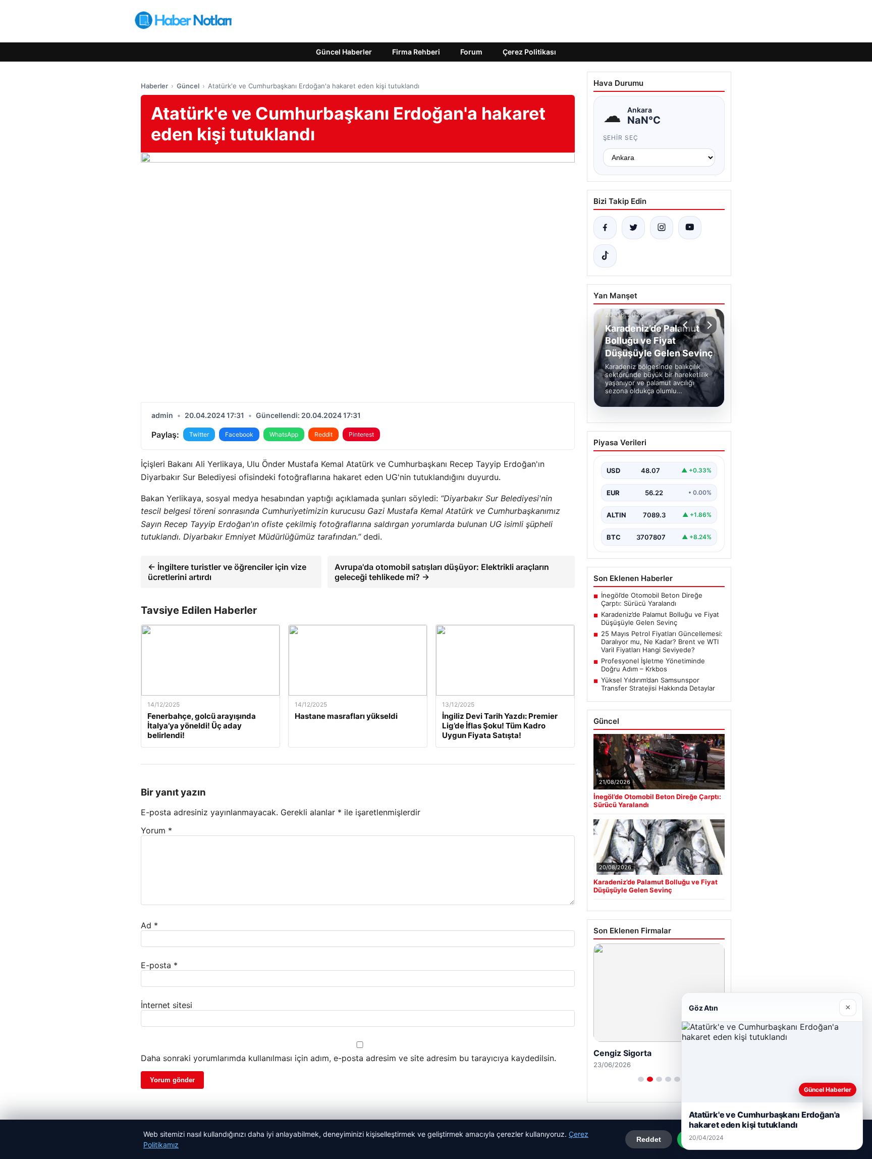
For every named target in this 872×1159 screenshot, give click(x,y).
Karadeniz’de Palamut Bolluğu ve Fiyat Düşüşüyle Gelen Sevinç (660, 618)
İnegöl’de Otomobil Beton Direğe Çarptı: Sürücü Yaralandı (651, 599)
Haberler (154, 86)
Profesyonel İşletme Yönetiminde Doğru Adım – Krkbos (653, 665)
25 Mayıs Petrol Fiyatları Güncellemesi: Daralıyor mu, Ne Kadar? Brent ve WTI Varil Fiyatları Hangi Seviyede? (662, 641)
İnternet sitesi (166, 1005)
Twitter (199, 434)
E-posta (159, 965)
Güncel (188, 86)
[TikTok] (605, 256)
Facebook (239, 434)
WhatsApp (283, 434)
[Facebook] (605, 227)
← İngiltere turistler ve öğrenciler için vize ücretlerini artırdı (227, 572)
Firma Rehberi (416, 51)
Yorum (156, 830)
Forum (471, 51)
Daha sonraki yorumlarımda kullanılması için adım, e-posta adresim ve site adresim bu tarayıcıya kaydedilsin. (348, 1058)
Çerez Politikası (529, 51)
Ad (149, 925)
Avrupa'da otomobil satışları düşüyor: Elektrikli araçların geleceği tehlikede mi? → (442, 572)
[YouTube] (689, 227)
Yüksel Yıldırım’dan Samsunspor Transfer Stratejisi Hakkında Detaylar (658, 684)
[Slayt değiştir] (641, 1079)
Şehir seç (621, 137)
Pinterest (361, 434)
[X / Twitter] (633, 227)
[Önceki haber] (686, 325)
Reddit (323, 434)
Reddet (648, 1139)
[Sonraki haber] (708, 325)
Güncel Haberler (344, 51)
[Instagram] (661, 227)
